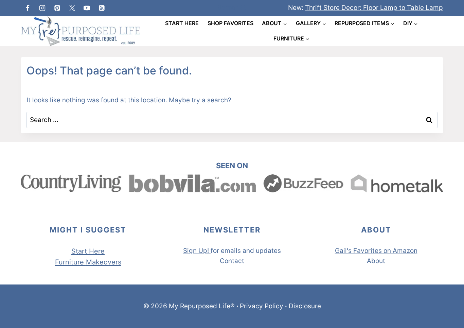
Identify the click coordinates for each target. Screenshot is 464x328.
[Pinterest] (57, 7)
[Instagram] (42, 7)
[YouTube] (87, 7)
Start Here (182, 23)
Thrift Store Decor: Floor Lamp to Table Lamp (374, 8)
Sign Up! (196, 251)
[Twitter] (72, 7)
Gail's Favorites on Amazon (376, 251)
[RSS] (101, 7)
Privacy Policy (261, 306)
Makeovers (103, 262)
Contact (232, 261)
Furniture (70, 262)
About (376, 261)
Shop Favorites (230, 23)
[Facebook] (27, 7)
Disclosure (305, 306)
